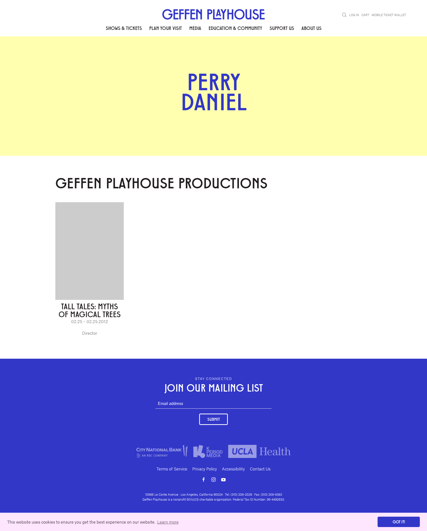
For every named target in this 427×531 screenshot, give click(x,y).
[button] (344, 14)
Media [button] (195, 28)
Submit (213, 419)
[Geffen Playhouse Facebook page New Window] (203, 479)
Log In (354, 15)
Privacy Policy (204, 468)
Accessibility (233, 468)
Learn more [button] (168, 521)
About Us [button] (311, 28)
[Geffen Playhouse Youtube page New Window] (223, 479)
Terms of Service (171, 468)
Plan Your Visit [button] (165, 28)
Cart (365, 15)
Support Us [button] (282, 28)
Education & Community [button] (235, 28)
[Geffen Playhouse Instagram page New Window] (213, 479)
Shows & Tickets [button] (124, 28)
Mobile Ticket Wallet (389, 15)
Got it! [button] (399, 522)
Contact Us (260, 468)
